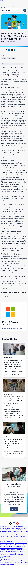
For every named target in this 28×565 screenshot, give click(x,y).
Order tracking (7, 533)
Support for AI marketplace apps (15, 548)
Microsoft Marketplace (18, 549)
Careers (18, 551)
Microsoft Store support (22, 531)
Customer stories (6, 63)
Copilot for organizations (15, 528)
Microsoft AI (3, 543)
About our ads (10, 564)
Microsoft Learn (4, 548)
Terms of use (15, 562)
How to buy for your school (18, 538)
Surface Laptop (9, 526)
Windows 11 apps (24, 529)
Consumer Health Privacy (6, 560)
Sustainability (20, 554)
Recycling (4, 564)
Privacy (2, 562)
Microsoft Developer (21, 546)
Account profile (3, 531)
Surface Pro (3, 526)
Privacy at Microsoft (17, 553)
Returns (2, 533)
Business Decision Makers (8, 58)
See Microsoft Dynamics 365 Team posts (12, 328)
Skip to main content (5, 0)
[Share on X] (12, 50)
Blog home (5, 7)
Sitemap (14, 560)
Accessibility (14, 554)
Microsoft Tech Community (6, 549)
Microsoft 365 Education (6, 538)
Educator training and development (8, 539)
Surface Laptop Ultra (18, 526)
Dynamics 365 (18, 543)
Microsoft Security (10, 543)
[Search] (24, 10)
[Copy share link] (6, 50)
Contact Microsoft (21, 560)
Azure (14, 546)
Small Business (9, 546)
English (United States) (5, 556)
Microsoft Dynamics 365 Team (8, 41)
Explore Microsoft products (12, 529)
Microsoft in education (21, 534)
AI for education (8, 541)
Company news (8, 553)
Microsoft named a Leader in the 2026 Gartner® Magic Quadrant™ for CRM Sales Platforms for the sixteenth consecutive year (13, 364)
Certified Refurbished (16, 533)
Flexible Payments (11, 534)
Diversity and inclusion (5, 554)
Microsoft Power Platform (8, 544)
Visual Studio (13, 551)
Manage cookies (8, 562)
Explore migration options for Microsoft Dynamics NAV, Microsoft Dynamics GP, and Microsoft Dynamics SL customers (13, 401)
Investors (24, 553)
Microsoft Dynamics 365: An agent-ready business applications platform (13, 441)
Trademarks (21, 562)
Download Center (12, 531)
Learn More (14, 509)
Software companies (5, 551)
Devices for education (5, 536)
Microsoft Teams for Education (18, 536)
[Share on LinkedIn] (15, 50)
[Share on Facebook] (9, 50)
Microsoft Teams (19, 544)
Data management (18, 63)
